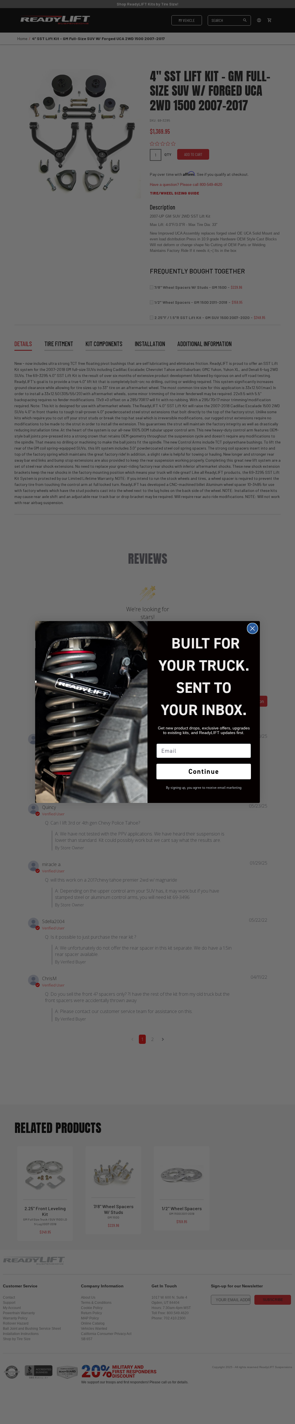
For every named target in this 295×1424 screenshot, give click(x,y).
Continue (203, 771)
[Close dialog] (252, 628)
